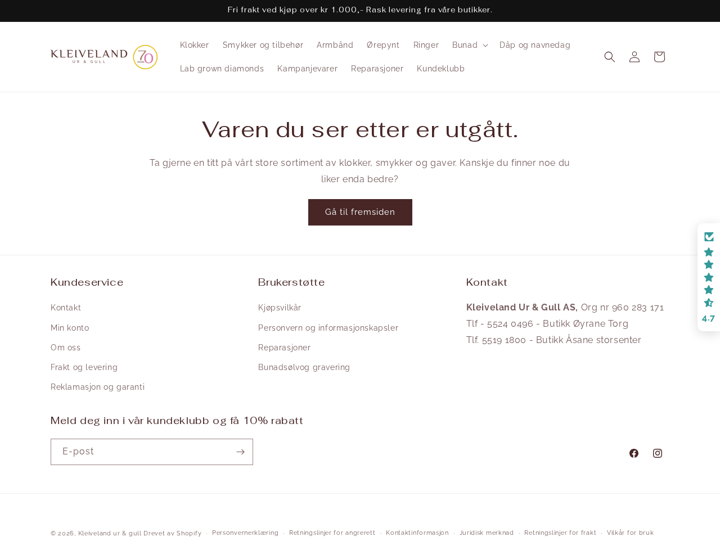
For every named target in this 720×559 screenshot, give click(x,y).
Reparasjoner (284, 347)
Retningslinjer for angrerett (332, 533)
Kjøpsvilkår (280, 307)
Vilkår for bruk (630, 533)
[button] (469, 45)
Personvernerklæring (245, 533)
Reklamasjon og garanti (98, 386)
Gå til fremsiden (360, 212)
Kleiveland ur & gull (110, 533)
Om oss (66, 347)
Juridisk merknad (487, 533)
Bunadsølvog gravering (304, 367)
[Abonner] (240, 452)
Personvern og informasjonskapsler (328, 327)
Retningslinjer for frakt (560, 533)
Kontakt (66, 307)
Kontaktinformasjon (417, 533)
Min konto (70, 327)
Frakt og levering (84, 367)
